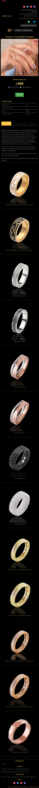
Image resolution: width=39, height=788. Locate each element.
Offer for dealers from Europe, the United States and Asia (18, 777)
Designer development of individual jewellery (15, 772)
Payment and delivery (19, 123)
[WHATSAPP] (29, 21)
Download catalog (28, 26)
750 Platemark (26, 87)
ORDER (19, 95)
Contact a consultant (23, 30)
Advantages (32, 123)
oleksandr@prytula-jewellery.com (27, 18)
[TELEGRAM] (34, 21)
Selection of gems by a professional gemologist (15, 769)
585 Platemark (14, 87)
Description (6, 123)
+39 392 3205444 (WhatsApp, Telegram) (29, 11)
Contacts (3, 764)
